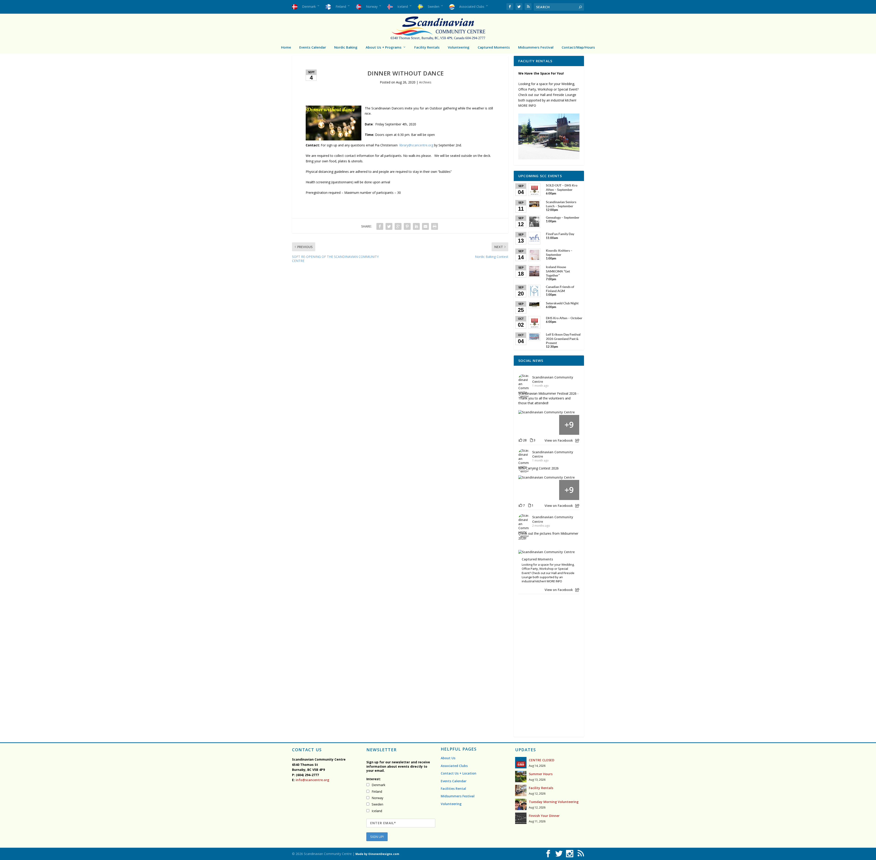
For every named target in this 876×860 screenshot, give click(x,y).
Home (286, 47)
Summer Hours (541, 774)
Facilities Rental (453, 788)
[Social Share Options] (577, 441)
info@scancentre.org (312, 780)
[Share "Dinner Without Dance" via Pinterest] (407, 226)
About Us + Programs (384, 47)
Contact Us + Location (458, 773)
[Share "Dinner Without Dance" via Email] (425, 226)
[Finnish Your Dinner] (521, 818)
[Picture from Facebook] (529, 425)
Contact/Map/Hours (578, 47)
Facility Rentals (427, 47)
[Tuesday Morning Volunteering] (521, 804)
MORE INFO (527, 105)
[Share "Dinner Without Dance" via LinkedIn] (416, 226)
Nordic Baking (345, 47)
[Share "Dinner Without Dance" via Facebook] (379, 226)
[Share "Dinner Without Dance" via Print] (434, 226)
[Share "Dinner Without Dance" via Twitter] (389, 226)
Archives (425, 82)
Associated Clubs (454, 766)
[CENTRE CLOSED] (521, 762)
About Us (448, 758)
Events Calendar (312, 47)
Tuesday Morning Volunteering (554, 802)
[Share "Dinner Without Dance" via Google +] (398, 226)
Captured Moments (494, 47)
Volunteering (458, 47)
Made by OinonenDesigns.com (377, 854)
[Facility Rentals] (521, 790)
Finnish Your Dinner (544, 815)
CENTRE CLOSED (541, 760)
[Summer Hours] (521, 776)
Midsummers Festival (535, 47)
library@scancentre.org (416, 145)
